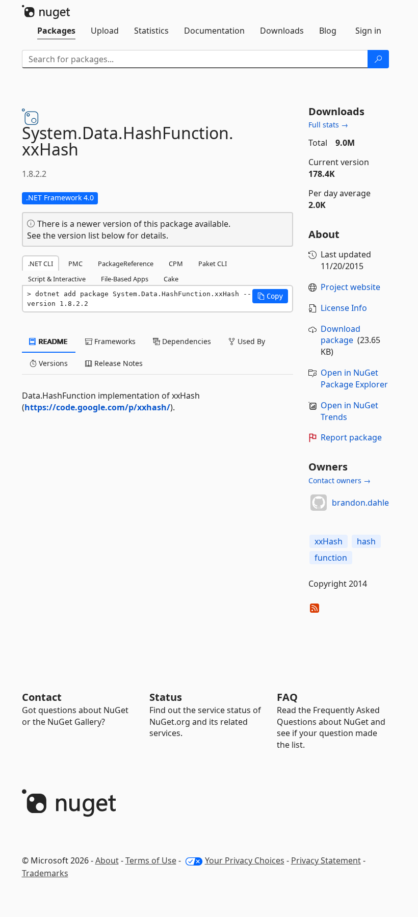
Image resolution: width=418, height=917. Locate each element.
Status (165, 697)
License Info (344, 307)
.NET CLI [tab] (40, 263)
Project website (350, 287)
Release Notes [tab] (117, 363)
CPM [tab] (176, 263)
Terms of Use (150, 860)
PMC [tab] (75, 263)
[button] (270, 296)
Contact (42, 697)
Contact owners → (339, 480)
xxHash (329, 541)
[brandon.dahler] (318, 502)
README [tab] (52, 341)
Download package (340, 334)
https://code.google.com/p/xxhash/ (97, 407)
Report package (351, 437)
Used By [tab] (250, 341)
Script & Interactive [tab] (57, 278)
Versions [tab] (52, 363)
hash (366, 541)
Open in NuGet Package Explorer (354, 378)
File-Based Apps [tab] (124, 278)
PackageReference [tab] (125, 263)
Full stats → (328, 124)
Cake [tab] (171, 278)
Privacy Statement (326, 860)
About (107, 860)
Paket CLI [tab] (212, 263)
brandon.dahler (362, 502)
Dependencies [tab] (185, 341)
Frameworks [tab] (114, 341)
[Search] (378, 59)
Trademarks (45, 873)
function (331, 557)
